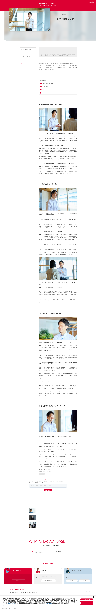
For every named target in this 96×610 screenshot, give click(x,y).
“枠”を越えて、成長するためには (48, 89)
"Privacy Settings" (11, 603)
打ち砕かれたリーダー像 (47, 86)
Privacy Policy (5, 605)
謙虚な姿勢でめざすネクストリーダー (49, 92)
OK (86, 604)
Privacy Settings (87, 599)
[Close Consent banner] (95, 597)
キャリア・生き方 (64, 14)
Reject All (86, 601)
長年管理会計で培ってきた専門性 (48, 83)
